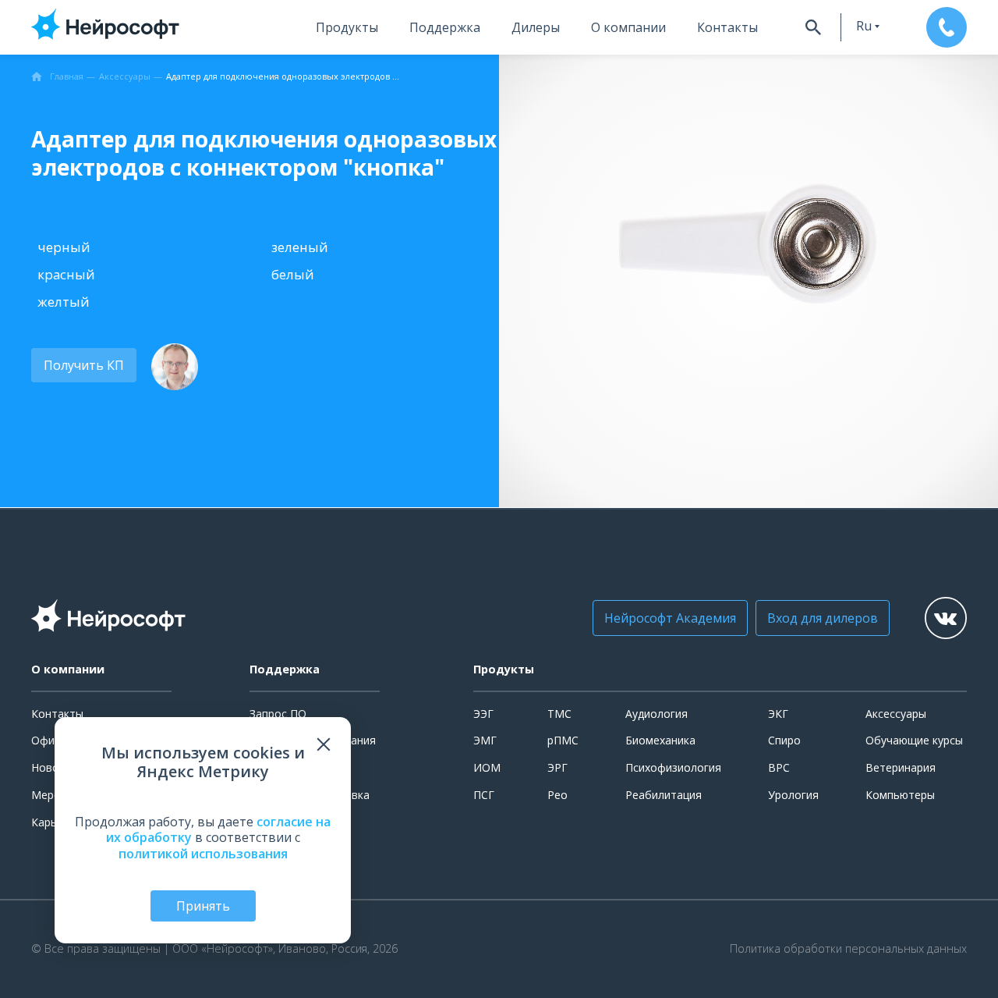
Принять (203, 906)
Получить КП (84, 365)
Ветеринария (900, 767)
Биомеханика (660, 740)
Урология (793, 794)
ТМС (559, 713)
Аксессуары (895, 713)
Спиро (784, 740)
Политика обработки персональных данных (848, 949)
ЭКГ (778, 713)
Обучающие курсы (914, 740)
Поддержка (444, 27)
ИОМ (487, 767)
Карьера (53, 822)
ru (864, 26)
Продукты (347, 27)
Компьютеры (900, 794)
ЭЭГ (483, 713)
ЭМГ (485, 740)
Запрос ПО (278, 713)
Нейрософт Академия (670, 618)
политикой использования (203, 853)
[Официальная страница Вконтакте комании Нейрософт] (946, 618)
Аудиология (656, 713)
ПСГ (483, 794)
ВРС (779, 767)
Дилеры (535, 27)
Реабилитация (663, 794)
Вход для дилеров (822, 618)
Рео (557, 794)
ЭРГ (557, 767)
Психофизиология (673, 767)
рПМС (563, 740)
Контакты (727, 27)
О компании (628, 27)
